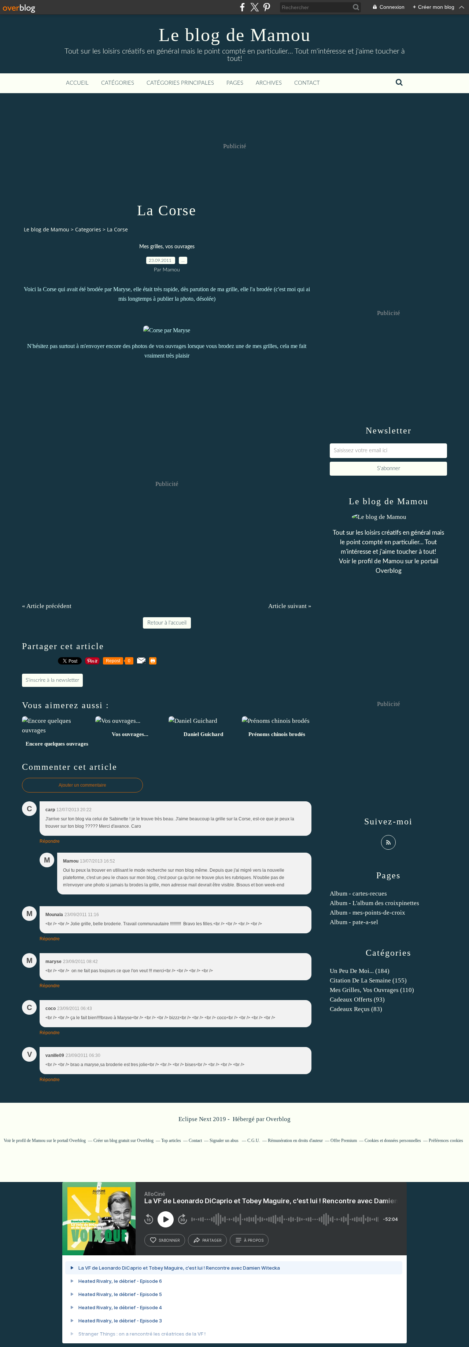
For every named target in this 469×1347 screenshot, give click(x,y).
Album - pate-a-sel (354, 922)
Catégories (117, 83)
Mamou (393, 561)
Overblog (278, 1119)
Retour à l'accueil (167, 623)
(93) (357, 999)
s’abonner (169, 1240)
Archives (269, 83)
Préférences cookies (446, 1140)
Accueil (77, 83)
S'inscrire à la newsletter (52, 680)
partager (212, 1240)
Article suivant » (289, 606)
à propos (253, 1240)
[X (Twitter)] (254, 7)
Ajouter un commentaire (82, 785)
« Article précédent (46, 606)
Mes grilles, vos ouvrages (167, 246)
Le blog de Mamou (235, 35)
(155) (368, 980)
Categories (88, 229)
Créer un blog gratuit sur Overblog (123, 1140)
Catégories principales (180, 83)
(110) (372, 990)
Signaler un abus (225, 1140)
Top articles (171, 1140)
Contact (307, 83)
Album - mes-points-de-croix (367, 912)
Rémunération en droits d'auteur (295, 1140)
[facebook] (242, 7)
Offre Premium (343, 1140)
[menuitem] (77, 83)
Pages (234, 83)
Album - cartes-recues (358, 893)
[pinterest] (266, 7)
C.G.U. (253, 1140)
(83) (356, 1009)
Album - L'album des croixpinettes (374, 903)
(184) (359, 970)
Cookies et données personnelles (393, 1140)
